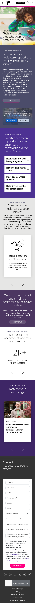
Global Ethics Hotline (17, 600)
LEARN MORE (11, 101)
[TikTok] (24, 575)
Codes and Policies (17, 595)
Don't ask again (23, 120)
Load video (12, 120)
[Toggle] (2, 3)
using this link (14, 554)
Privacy (17, 592)
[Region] (27, 2)
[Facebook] (15, 575)
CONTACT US (21, 2)
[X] (10, 575)
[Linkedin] (5, 575)
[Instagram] (20, 575)
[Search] (32, 3)
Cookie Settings (17, 589)
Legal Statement (17, 597)
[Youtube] (29, 575)
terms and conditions (13, 115)
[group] (17, 284)
